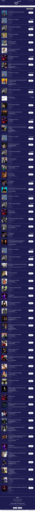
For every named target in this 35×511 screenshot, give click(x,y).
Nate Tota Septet (11, 173)
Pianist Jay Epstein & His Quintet (13, 104)
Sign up (30, 0)
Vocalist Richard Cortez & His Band (14, 461)
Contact (22, 510)
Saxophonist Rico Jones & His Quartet (14, 419)
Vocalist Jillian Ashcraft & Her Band (14, 302)
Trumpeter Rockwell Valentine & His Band (15, 365)
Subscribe (20, 507)
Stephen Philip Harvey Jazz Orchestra (14, 334)
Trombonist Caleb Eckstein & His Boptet (15, 372)
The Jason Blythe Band (12, 158)
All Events (4, 510)
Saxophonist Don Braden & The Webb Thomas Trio (17, 453)
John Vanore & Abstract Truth (13, 349)
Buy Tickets (31, 22)
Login (32, 0)
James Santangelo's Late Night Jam (14, 26)
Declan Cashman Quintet (12, 272)
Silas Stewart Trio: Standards (13, 34)
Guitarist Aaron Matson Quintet (13, 380)
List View (28, 8)
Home (2, 510)
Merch (24, 510)
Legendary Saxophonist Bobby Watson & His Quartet (17, 188)
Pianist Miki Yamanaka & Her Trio (14, 144)
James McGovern (11, 181)
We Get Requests (11, 295)
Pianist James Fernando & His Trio (14, 49)
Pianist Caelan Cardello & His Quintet (14, 317)
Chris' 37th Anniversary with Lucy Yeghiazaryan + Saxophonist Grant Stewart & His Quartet (16, 241)
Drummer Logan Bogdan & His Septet (14, 310)
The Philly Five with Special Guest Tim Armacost (16, 478)
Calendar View (31, 8)
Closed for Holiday (11, 97)
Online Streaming (7, 510)
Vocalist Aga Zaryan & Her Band (13, 280)
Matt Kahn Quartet (11, 211)
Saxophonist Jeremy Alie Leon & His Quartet (15, 218)
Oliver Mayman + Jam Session (13, 19)
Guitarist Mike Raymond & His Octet (14, 225)
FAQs (20, 510)
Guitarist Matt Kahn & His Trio (13, 56)
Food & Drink (11, 510)
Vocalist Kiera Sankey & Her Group (14, 342)
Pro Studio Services (15, 510)
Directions (15, 507)
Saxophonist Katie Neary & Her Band (14, 412)
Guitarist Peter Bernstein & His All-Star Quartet (16, 12)
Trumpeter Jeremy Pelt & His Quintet (14, 287)
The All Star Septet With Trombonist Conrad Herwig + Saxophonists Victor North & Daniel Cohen (17, 436)
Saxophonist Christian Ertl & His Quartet (15, 112)
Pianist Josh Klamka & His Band (13, 166)
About (18, 510)
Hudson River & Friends (12, 41)
